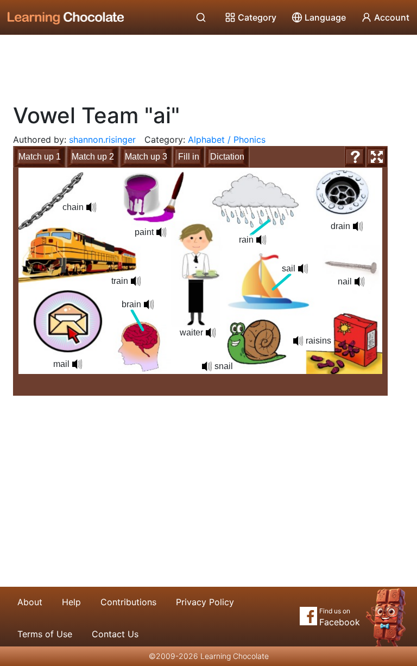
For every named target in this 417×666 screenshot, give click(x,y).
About (29, 602)
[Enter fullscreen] (377, 157)
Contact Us (115, 634)
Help (71, 602)
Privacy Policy (205, 602)
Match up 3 (146, 156)
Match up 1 (39, 156)
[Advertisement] (208, 65)
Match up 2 (93, 156)
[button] (148, 304)
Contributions (128, 602)
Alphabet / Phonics (227, 139)
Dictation (227, 156)
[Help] (355, 157)
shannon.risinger (102, 139)
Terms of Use (44, 634)
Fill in (188, 156)
